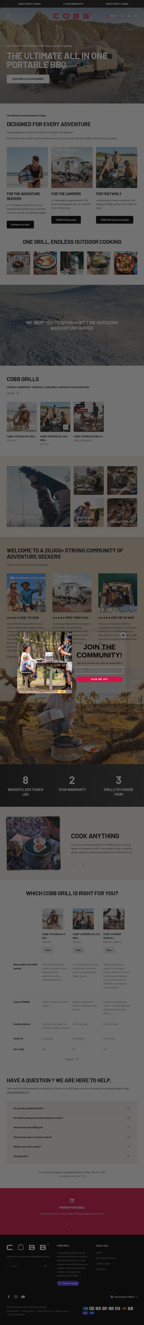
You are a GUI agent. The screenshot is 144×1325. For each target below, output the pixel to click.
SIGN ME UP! (99, 679)
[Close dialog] (123, 635)
